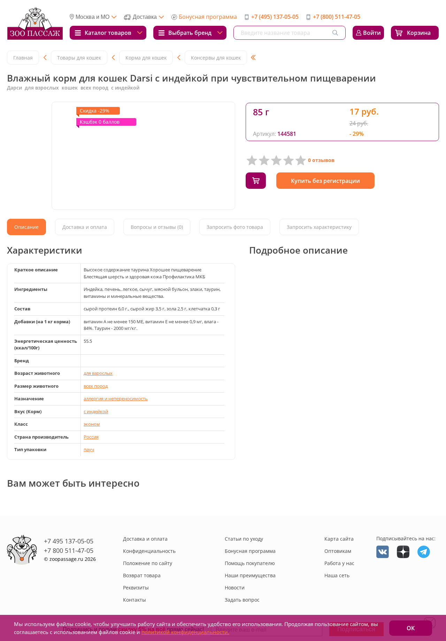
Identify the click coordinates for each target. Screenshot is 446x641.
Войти (372, 33)
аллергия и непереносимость (116, 398)
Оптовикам (337, 551)
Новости (235, 587)
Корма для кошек (146, 57)
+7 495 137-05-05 (68, 541)
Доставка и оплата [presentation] (84, 227)
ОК (411, 628)
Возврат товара (142, 575)
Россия (91, 437)
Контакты (134, 599)
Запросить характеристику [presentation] (319, 227)
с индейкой (96, 411)
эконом (92, 424)
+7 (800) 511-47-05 (336, 17)
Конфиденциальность (149, 551)
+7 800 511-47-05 (68, 550)
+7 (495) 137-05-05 (275, 17)
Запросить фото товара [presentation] (235, 227)
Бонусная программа (208, 17)
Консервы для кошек (216, 57)
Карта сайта (339, 538)
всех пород (96, 386)
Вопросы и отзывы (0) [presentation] (157, 227)
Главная (23, 57)
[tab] (26, 227)
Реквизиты (136, 587)
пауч (89, 449)
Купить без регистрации (325, 181)
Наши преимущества (250, 575)
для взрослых (98, 373)
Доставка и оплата (145, 538)
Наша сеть (336, 575)
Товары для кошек (79, 57)
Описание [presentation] (26, 227)
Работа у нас (339, 563)
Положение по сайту (147, 563)
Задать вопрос (242, 599)
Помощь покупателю (250, 563)
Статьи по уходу (244, 538)
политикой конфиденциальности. (185, 631)
